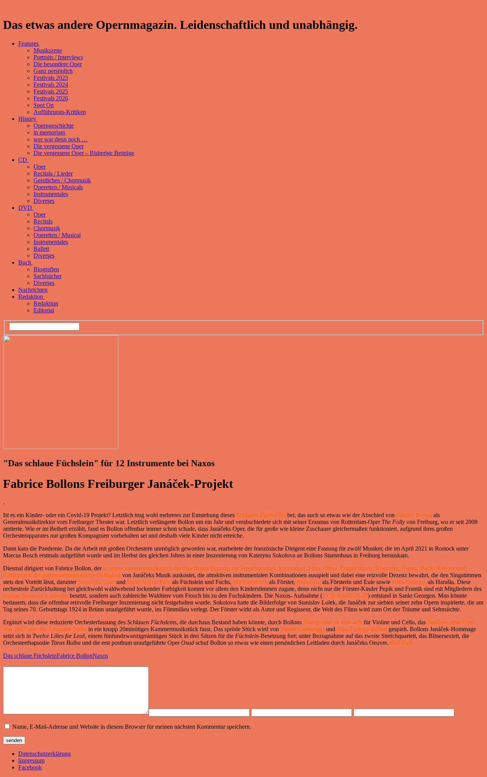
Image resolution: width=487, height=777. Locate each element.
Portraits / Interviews (58, 57)
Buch (25, 262)
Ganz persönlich (53, 71)
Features (29, 43)
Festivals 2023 (50, 77)
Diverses (43, 201)
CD (23, 160)
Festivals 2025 (50, 91)
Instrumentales (50, 194)
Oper (39, 166)
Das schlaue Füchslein (30, 655)
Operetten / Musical (57, 235)
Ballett (41, 248)
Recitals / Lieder (53, 173)
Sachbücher (47, 276)
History (28, 119)
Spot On (43, 105)
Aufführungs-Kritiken (59, 112)
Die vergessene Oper (58, 146)
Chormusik (46, 228)
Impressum (31, 760)
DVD (25, 207)
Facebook (30, 767)
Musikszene (47, 50)
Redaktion (31, 296)
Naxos (100, 655)
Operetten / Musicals (58, 187)
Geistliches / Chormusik (62, 180)
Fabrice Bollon (74, 655)
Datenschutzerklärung (44, 753)
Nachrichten (33, 289)
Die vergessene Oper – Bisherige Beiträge (83, 153)
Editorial (43, 310)
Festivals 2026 (50, 98)
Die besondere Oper (57, 64)
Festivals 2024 (50, 84)
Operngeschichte (53, 125)
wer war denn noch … (60, 139)
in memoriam (49, 132)
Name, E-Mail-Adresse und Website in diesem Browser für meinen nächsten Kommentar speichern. (131, 726)
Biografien (46, 269)
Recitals (43, 221)
